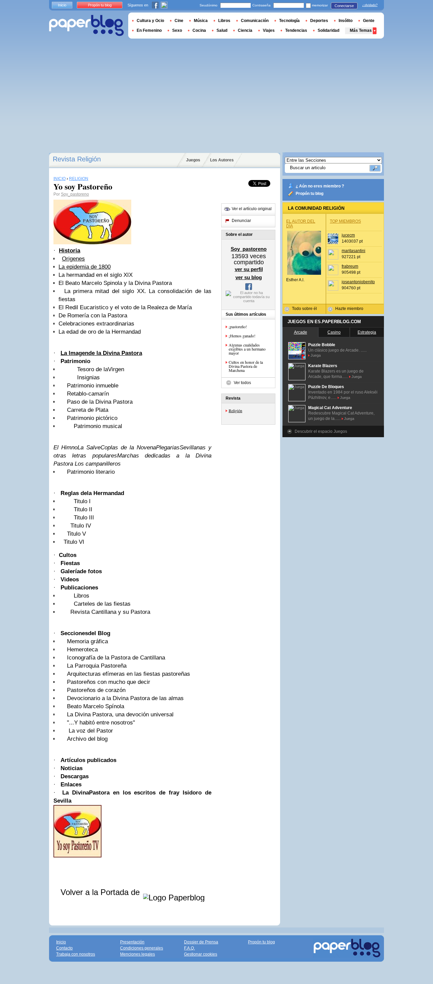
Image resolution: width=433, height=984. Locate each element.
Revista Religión (77, 159)
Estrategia (367, 332)
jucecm (348, 235)
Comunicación (255, 20)
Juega (316, 355)
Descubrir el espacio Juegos (321, 431)
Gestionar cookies (200, 954)
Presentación (132, 942)
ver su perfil (249, 269)
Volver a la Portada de (101, 892)
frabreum (350, 266)
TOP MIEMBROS (345, 221)
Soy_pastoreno (75, 194)
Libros (224, 20)
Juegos (193, 160)
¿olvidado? (370, 5)
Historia (69, 250)
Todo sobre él (304, 308)
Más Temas (361, 30)
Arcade (300, 332)
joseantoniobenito (358, 281)
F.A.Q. (189, 948)
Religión (235, 410)
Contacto (64, 948)
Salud (221, 30)
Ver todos (242, 382)
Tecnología (289, 20)
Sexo (177, 30)
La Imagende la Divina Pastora (101, 353)
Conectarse (344, 6)
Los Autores (222, 160)
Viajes (269, 30)
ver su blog (248, 277)
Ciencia (245, 30)
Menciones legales (137, 954)
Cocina (199, 30)
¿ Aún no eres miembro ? (320, 186)
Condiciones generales (141, 948)
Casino (334, 332)
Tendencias (296, 30)
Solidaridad (328, 30)
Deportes (319, 20)
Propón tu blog (309, 193)
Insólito (345, 20)
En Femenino (149, 30)
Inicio (62, 5)
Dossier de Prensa (201, 942)
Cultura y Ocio (150, 20)
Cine (179, 20)
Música (201, 20)
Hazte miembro (349, 308)
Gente (368, 20)
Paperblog (86, 25)
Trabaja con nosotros (75, 954)
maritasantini (353, 250)
